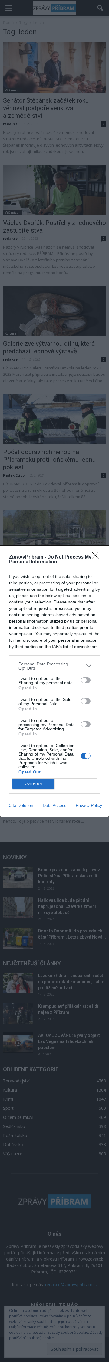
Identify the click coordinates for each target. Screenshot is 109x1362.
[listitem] (54, 666)
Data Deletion (20, 805)
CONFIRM (34, 783)
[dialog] (54, 681)
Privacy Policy (89, 805)
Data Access (54, 805)
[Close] (97, 557)
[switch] (86, 680)
